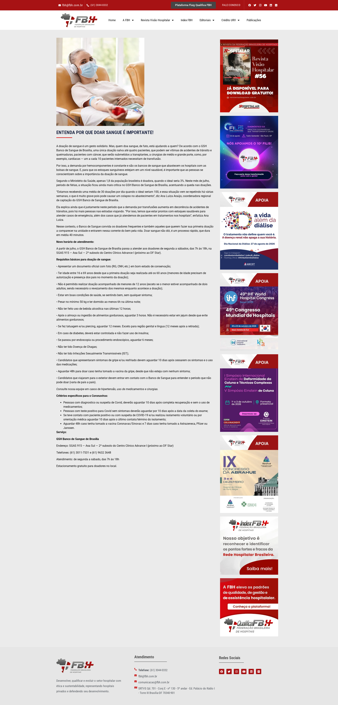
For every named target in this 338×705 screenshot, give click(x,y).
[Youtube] (265, 5)
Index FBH (187, 20)
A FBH (126, 20)
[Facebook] (249, 5)
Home (112, 20)
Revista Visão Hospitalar (155, 20)
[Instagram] (260, 5)
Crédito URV (228, 20)
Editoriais (205, 20)
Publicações (254, 20)
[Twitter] (255, 5)
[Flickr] (276, 5)
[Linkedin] (270, 5)
